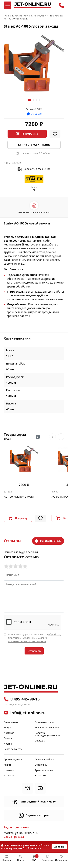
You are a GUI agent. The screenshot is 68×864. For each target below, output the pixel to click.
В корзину (30, 134)
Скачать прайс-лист (46, 759)
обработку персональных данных (34, 636)
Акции (7, 765)
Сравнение (48, 860)
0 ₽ (34, 860)
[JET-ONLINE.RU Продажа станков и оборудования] (32, 5)
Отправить (34, 650)
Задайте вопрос (37, 815)
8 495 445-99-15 (25, 699)
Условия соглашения (47, 727)
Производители (13, 759)
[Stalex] (34, 179)
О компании (11, 722)
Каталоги (9, 775)
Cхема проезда (14, 837)
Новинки (9, 770)
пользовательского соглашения (27, 641)
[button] (29, 100)
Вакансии (40, 775)
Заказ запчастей (13, 749)
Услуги (7, 727)
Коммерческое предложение (34, 212)
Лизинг (8, 744)
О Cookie (40, 741)
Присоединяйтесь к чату (37, 802)
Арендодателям (44, 770)
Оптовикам (41, 765)
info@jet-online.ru (28, 712)
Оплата (8, 738)
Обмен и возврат (45, 722)
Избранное (61, 860)
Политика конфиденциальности (47, 734)
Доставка (9, 733)
